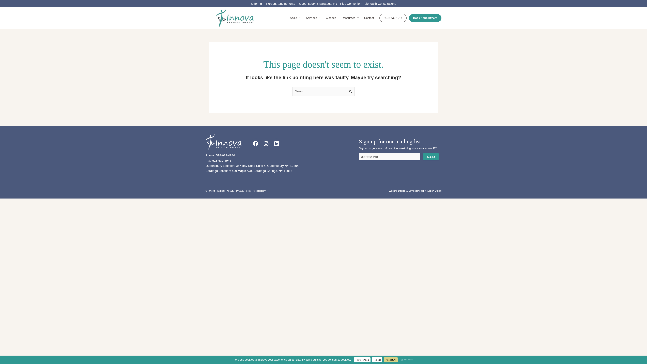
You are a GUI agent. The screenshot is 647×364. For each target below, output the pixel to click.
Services (311, 18)
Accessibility (259, 190)
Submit (431, 156)
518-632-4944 (225, 155)
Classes (331, 18)
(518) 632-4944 (393, 18)
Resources (348, 18)
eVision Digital (433, 190)
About (293, 18)
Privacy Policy (243, 190)
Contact (369, 18)
